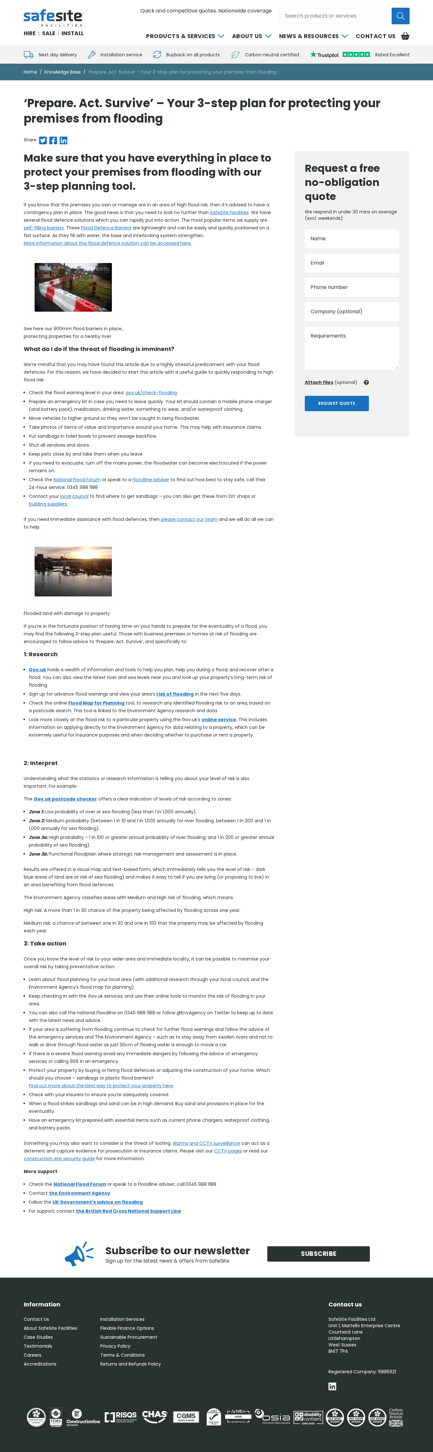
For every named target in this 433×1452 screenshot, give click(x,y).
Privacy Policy (115, 1346)
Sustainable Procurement (128, 1337)
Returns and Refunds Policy (130, 1364)
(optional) (331, 382)
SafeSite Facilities (229, 212)
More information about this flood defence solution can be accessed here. (108, 243)
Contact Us (376, 36)
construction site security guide (59, 1158)
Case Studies (38, 1337)
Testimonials (38, 1346)
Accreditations (40, 1364)
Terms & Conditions (122, 1355)
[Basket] (405, 36)
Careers (32, 1355)
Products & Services (180, 36)
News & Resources (309, 36)
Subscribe (319, 1253)
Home (30, 72)
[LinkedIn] (332, 1387)
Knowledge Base (63, 72)
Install (73, 33)
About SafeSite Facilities (50, 1328)
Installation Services (122, 1319)
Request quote (336, 403)
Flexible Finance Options (127, 1328)
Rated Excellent (392, 55)
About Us (247, 36)
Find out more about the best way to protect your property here (101, 1085)
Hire (30, 33)
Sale (48, 33)
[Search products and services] (401, 16)
